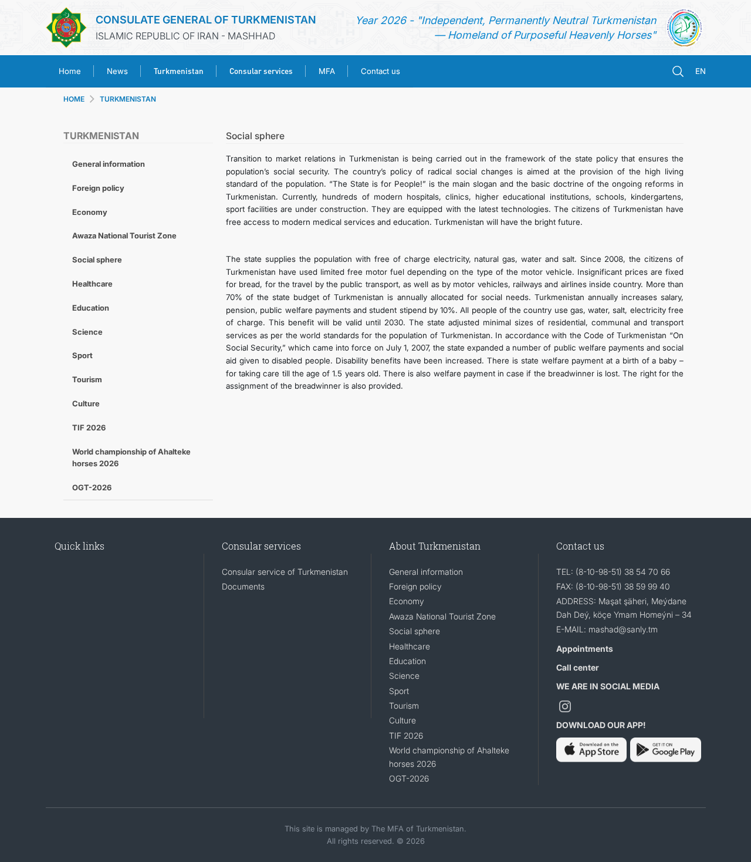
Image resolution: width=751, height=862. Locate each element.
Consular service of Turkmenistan (285, 572)
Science (87, 331)
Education (90, 307)
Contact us (380, 71)
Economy (89, 212)
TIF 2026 (89, 427)
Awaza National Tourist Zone (124, 235)
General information (108, 164)
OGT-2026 (91, 487)
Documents (243, 586)
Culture (86, 403)
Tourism (87, 379)
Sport (82, 355)
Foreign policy (98, 188)
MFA (327, 71)
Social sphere (97, 259)
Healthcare (92, 283)
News (117, 71)
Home (70, 71)
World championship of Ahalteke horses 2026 (131, 458)
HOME (73, 99)
